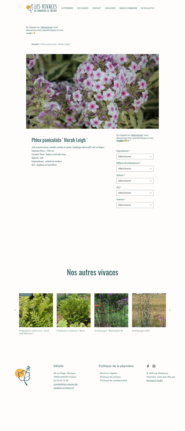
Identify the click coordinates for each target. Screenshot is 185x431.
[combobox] (134, 156)
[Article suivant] (169, 310)
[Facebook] (148, 366)
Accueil (35, 44)
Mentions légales (108, 373)
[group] (92, 314)
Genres (120, 199)
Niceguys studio (155, 380)
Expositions (123, 151)
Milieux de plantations (128, 163)
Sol (118, 187)
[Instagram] (154, 366)
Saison (120, 175)
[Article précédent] (15, 310)
